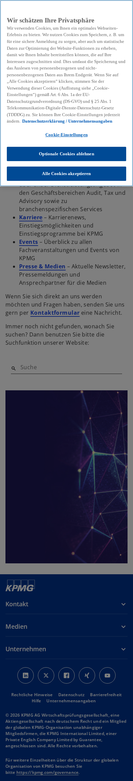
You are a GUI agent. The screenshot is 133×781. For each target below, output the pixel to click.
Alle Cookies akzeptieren (66, 173)
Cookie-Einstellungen (66, 134)
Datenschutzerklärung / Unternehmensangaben (67, 121)
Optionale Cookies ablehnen (66, 153)
